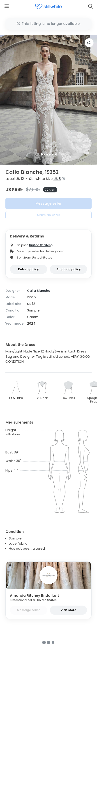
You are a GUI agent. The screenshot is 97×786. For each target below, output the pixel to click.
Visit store (68, 610)
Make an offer (48, 215)
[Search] (90, 6)
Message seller (48, 203)
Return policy (28, 269)
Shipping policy (68, 269)
